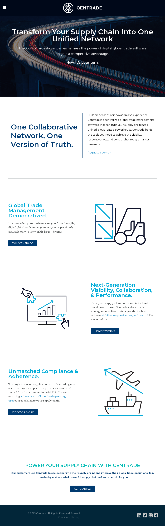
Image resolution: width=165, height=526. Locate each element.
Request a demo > (99, 152)
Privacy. (75, 517)
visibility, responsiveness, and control (124, 315)
